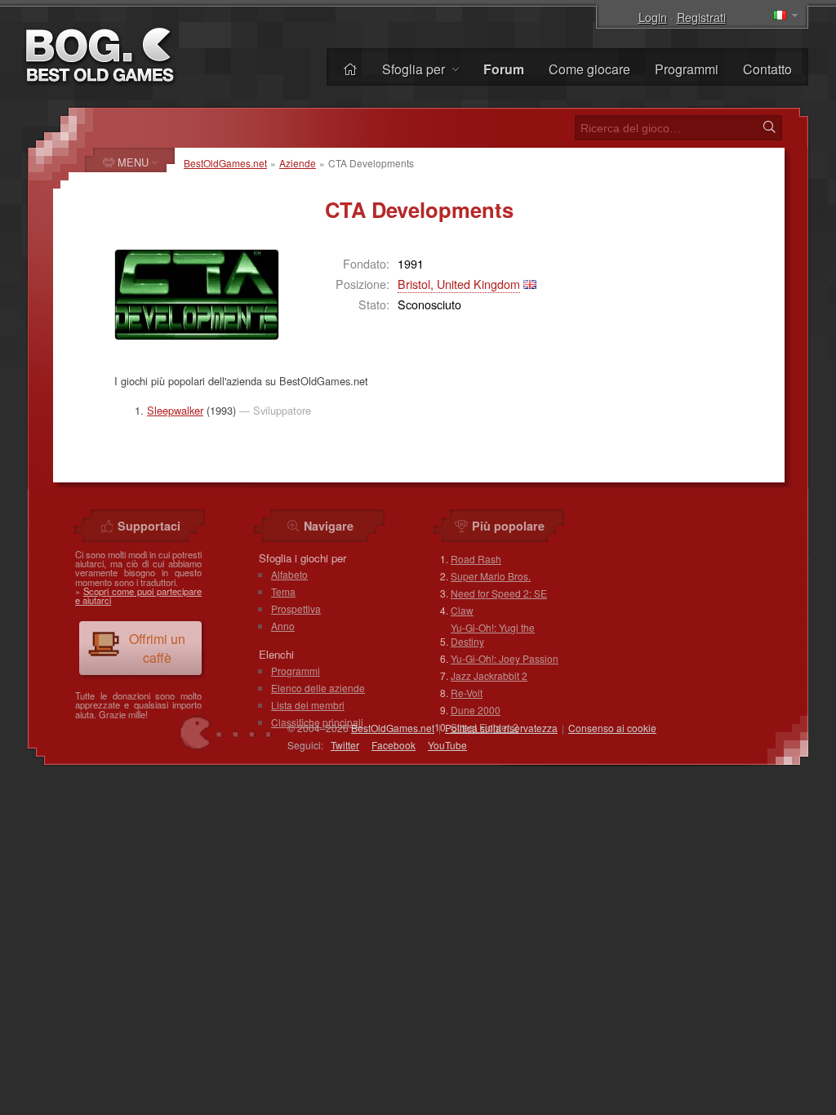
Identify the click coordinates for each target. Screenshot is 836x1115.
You (447, 745)
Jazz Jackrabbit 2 (489, 675)
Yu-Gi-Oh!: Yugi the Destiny (493, 634)
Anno (283, 626)
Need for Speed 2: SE (499, 593)
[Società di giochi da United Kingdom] (529, 283)
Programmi (686, 69)
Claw (462, 610)
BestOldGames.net (225, 163)
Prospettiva (296, 608)
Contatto (767, 69)
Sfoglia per (415, 69)
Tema (283, 591)
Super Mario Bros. (491, 576)
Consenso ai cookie (612, 728)
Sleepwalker (175, 410)
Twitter (345, 745)
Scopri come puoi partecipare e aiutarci (138, 595)
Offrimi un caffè (157, 648)
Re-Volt (466, 693)
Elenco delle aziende (318, 688)
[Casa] (350, 69)
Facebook (393, 745)
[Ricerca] (769, 127)
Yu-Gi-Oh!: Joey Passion (504, 658)
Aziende (297, 163)
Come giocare (589, 69)
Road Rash (476, 559)
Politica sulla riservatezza (501, 728)
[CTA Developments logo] (196, 294)
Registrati (701, 16)
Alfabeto (289, 574)
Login (652, 16)
